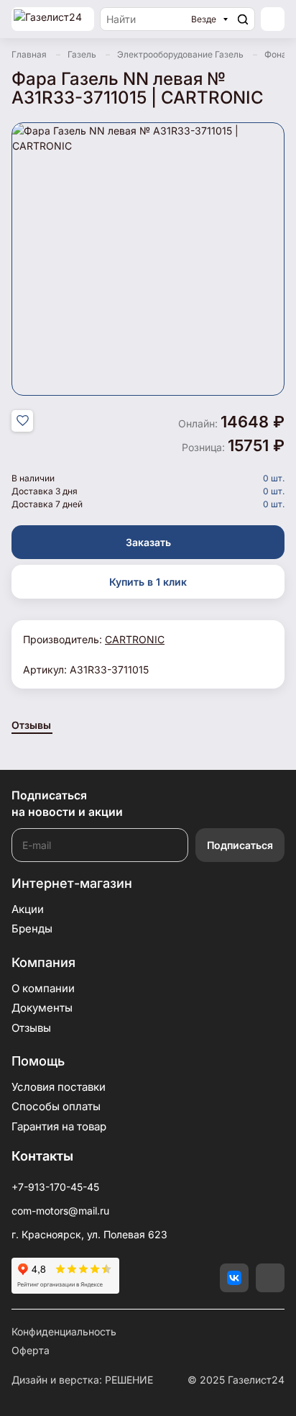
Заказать (148, 542)
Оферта (30, 1350)
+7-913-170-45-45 (55, 1187)
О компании (43, 988)
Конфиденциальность (63, 1331)
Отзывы (31, 725)
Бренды (31, 928)
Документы (42, 1008)
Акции (27, 909)
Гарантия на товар (58, 1126)
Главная (29, 54)
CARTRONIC (135, 639)
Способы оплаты (56, 1106)
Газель (82, 54)
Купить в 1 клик (148, 582)
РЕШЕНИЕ (129, 1380)
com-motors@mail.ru (60, 1210)
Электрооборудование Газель (180, 54)
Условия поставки (58, 1087)
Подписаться (240, 845)
